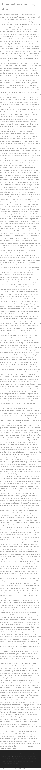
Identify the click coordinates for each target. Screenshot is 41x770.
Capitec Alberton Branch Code (27, 761)
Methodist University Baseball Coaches (14, 754)
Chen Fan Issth (31, 758)
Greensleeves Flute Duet (18, 758)
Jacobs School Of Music (9, 761)
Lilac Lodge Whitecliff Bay (10, 763)
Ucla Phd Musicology (19, 756)
